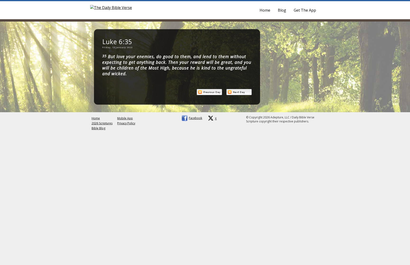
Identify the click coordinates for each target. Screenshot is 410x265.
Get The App (305, 10)
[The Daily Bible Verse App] (111, 7)
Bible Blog (98, 128)
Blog (282, 10)
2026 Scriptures (102, 123)
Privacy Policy (126, 123)
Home (265, 10)
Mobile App (125, 118)
